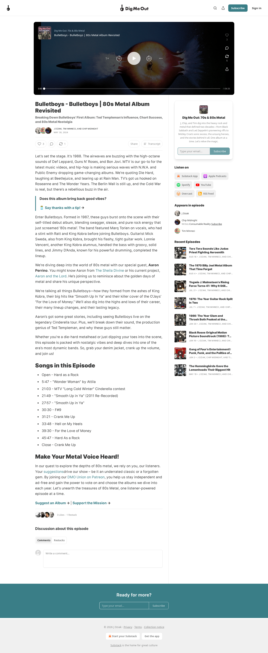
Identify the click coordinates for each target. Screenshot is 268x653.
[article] (203, 252)
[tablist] (51, 540)
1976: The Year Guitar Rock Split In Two (211, 300)
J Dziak (58, 128)
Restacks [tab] (59, 540)
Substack (115, 645)
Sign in (256, 8)
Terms (138, 627)
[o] (180, 253)
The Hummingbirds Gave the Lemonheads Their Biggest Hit (209, 367)
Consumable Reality (200, 224)
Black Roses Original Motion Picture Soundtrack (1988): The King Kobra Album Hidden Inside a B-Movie (211, 334)
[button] (107, 58)
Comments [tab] (43, 540)
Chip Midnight (90, 128)
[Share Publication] (223, 8)
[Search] (215, 8)
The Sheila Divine (110, 270)
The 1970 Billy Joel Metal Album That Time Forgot (210, 267)
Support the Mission (90, 503)
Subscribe (238, 8)
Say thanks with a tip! (62, 208)
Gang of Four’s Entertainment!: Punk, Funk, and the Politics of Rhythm (210, 351)
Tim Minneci (69, 128)
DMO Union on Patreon (86, 477)
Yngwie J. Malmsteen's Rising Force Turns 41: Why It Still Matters (209, 284)
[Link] (30, 365)
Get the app (152, 636)
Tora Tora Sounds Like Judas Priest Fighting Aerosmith (208, 250)
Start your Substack (124, 636)
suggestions (54, 472)
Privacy (128, 627)
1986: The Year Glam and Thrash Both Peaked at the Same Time (207, 317)
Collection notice (154, 627)
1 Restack (72, 514)
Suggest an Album (50, 503)
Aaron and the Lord (51, 276)
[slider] (132, 88)
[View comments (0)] (227, 48)
